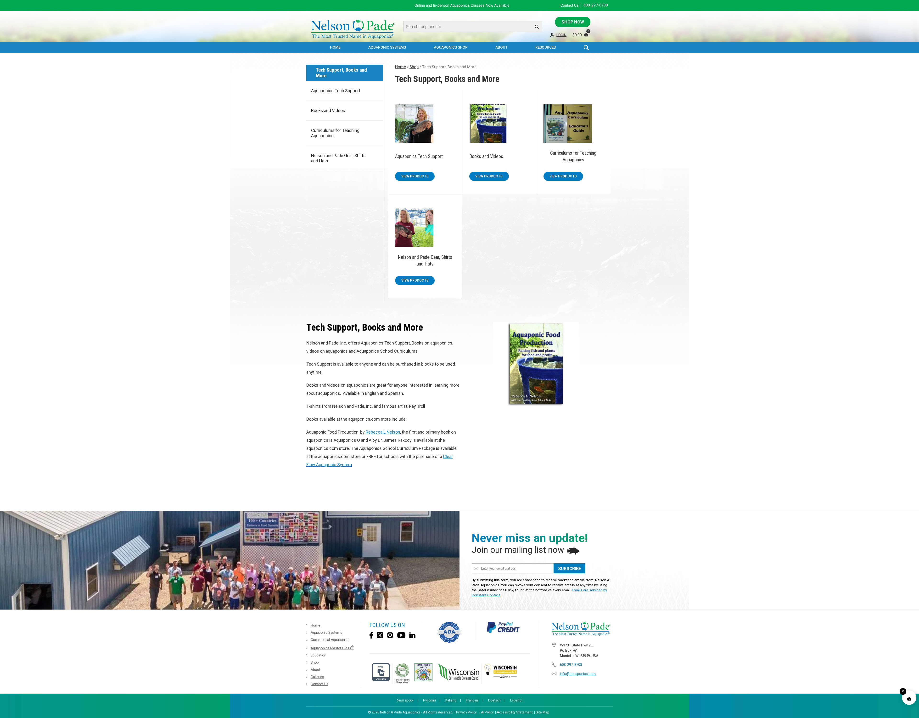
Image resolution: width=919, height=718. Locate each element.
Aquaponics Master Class (332, 647)
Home (335, 47)
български (405, 700)
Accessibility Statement (515, 712)
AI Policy (487, 712)
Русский (429, 700)
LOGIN (561, 35)
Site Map (542, 712)
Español (516, 700)
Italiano (450, 700)
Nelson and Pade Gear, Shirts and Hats (338, 158)
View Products (415, 176)
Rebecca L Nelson (383, 432)
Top (911, 711)
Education (318, 655)
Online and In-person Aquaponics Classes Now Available (462, 5)
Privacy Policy (466, 712)
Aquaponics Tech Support (335, 90)
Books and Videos (328, 110)
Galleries (317, 677)
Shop (414, 67)
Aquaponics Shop (451, 47)
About (315, 669)
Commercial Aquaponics (330, 640)
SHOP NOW (572, 21)
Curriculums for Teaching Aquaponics (335, 133)
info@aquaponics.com (578, 674)
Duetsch (494, 700)
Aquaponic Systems (326, 632)
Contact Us (569, 5)
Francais (472, 700)
